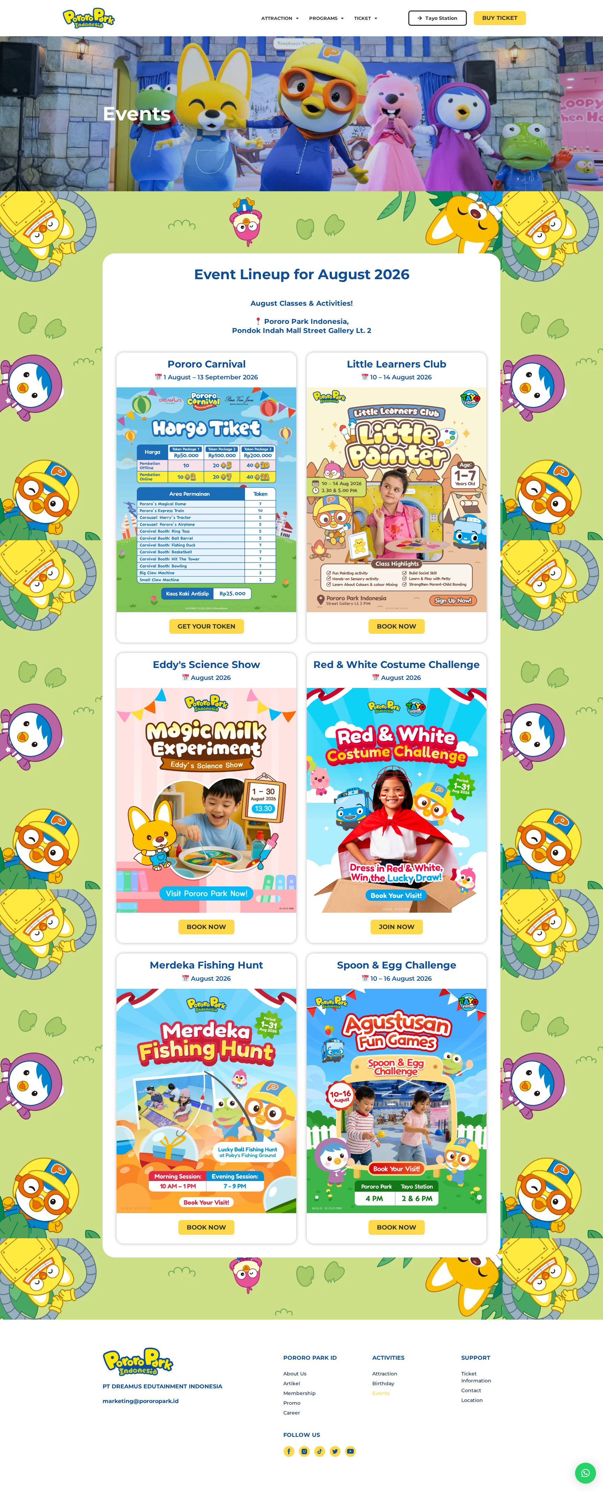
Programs (323, 18)
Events (380, 1393)
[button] (585, 1473)
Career (291, 1413)
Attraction (276, 18)
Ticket (362, 18)
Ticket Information (476, 1377)
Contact (471, 1390)
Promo (291, 1403)
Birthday (383, 1383)
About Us (294, 1374)
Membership (299, 1393)
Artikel (291, 1383)
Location (472, 1400)
